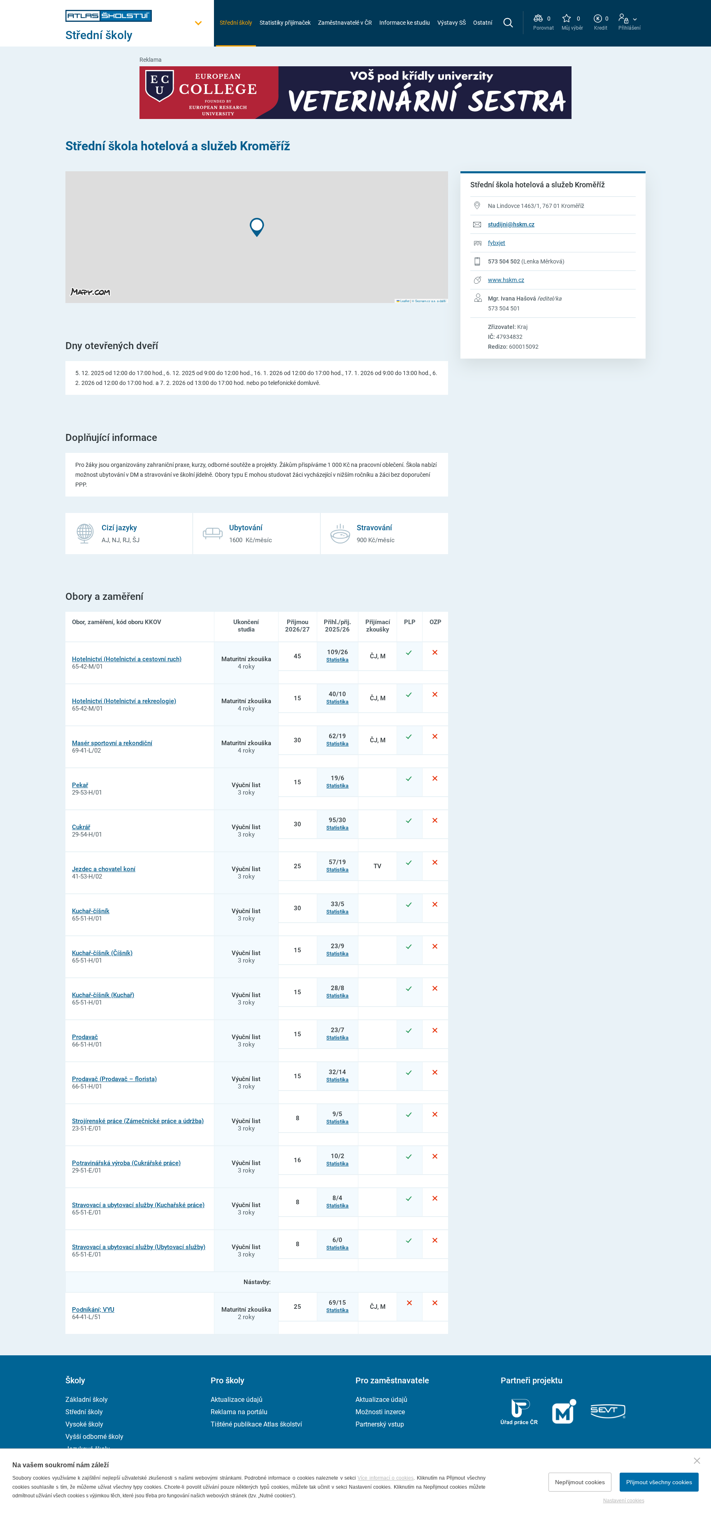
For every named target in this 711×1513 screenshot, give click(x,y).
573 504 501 (504, 308)
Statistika (337, 660)
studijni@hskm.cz (511, 224)
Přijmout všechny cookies (659, 1482)
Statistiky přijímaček (285, 22)
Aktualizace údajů (237, 1399)
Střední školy (236, 22)
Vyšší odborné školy (94, 1437)
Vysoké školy (84, 1424)
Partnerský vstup (380, 1424)
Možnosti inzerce (380, 1412)
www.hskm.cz (506, 280)
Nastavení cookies (623, 1501)
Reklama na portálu (239, 1412)
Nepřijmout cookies (580, 1482)
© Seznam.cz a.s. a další (429, 300)
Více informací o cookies (386, 1478)
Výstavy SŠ (451, 22)
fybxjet (496, 243)
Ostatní (482, 22)
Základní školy (86, 1399)
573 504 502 (504, 261)
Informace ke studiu (404, 22)
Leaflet (404, 300)
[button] (257, 227)
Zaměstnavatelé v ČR (345, 22)
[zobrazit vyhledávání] (508, 22)
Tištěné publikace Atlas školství (256, 1424)
